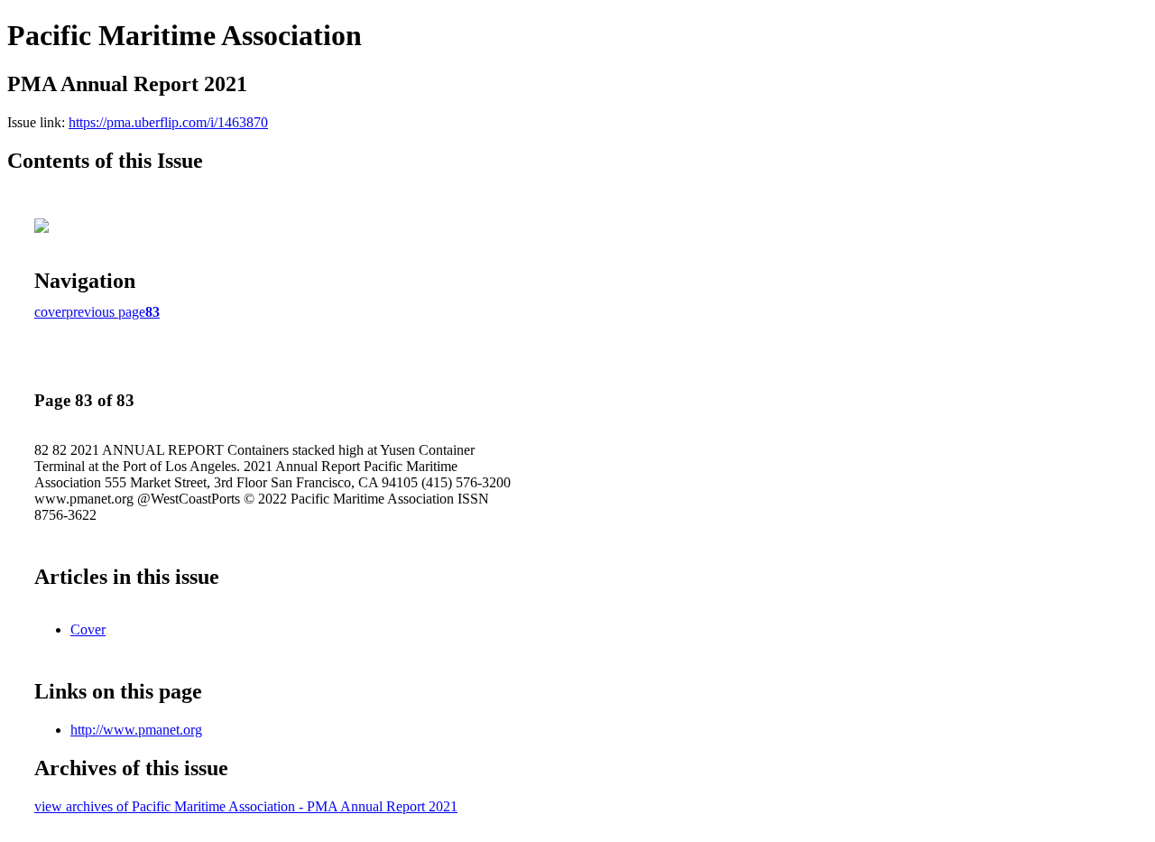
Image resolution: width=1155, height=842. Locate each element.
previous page (105, 311)
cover (50, 311)
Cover (88, 629)
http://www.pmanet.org (136, 729)
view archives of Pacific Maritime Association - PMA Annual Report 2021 (245, 806)
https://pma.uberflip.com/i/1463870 (168, 122)
